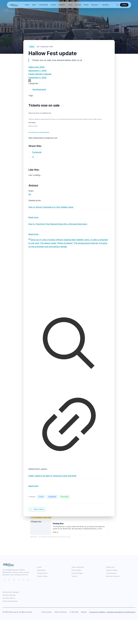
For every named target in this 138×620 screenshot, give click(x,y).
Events (53, 5)
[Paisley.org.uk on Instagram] (14, 580)
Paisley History (42, 576)
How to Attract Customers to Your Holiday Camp (50, 207)
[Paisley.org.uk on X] (9, 580)
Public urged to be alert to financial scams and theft (52, 476)
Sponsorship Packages (11, 592)
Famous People (77, 573)
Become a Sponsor (113, 576)
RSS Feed (74, 612)
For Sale (78, 5)
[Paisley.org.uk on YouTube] (23, 580)
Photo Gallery (76, 570)
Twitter (41, 497)
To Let (70, 5)
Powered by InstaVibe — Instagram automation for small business (112, 612)
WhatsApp (64, 497)
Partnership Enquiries (10, 601)
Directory (106, 5)
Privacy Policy (47, 612)
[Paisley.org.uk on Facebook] (4, 580)
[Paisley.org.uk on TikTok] (19, 580)
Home (27, 5)
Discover (95, 5)
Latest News (41, 570)
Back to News (39, 509)
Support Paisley (111, 570)
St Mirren (62, 5)
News (34, 5)
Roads (86, 5)
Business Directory (9, 595)
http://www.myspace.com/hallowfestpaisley (38, 132)
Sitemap (84, 612)
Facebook (52, 497)
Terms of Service (60, 612)
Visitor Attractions (78, 567)
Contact (124, 5)
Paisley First (110, 567)
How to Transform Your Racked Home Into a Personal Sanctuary (57, 224)
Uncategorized (39, 89)
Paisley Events (42, 573)
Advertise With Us (9, 598)
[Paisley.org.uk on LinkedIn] (28, 580)
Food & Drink (43, 5)
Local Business (111, 573)
